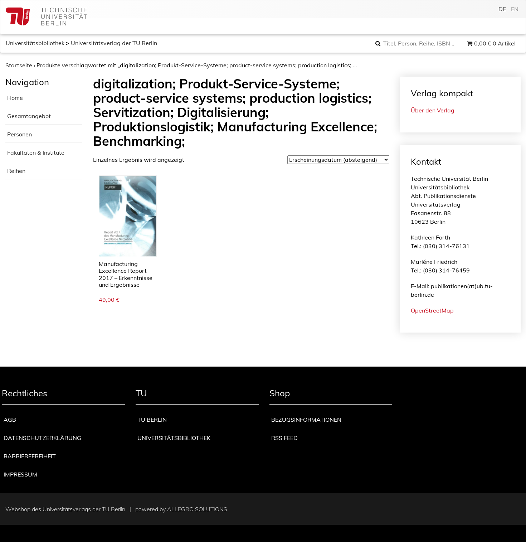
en (514, 9)
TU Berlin (152, 419)
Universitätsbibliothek (35, 43)
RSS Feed (284, 437)
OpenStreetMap (432, 310)
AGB (10, 419)
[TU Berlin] (46, 17)
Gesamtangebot (29, 116)
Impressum (20, 474)
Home (15, 97)
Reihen (16, 170)
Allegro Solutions (197, 509)
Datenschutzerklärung (42, 437)
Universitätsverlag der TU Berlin (114, 43)
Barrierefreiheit (30, 456)
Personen (19, 134)
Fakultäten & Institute (35, 152)
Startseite (18, 65)
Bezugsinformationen (306, 419)
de (502, 9)
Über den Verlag (432, 110)
